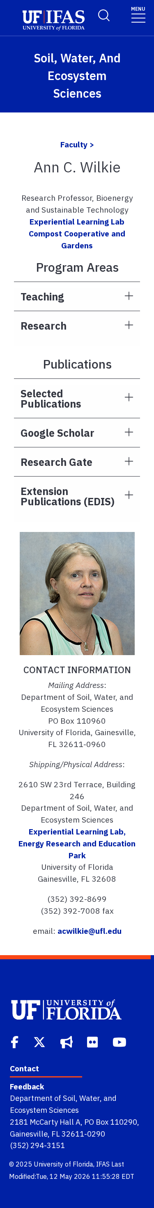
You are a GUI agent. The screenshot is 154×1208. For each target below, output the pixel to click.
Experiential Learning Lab (77, 221)
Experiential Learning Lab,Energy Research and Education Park (77, 843)
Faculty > (77, 144)
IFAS (103, 1164)
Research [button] (44, 325)
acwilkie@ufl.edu (89, 931)
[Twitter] (40, 1041)
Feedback (27, 1086)
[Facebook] (15, 1041)
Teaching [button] (42, 296)
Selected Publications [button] (51, 398)
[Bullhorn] (67, 1041)
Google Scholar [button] (57, 433)
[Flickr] (93, 1041)
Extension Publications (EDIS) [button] (68, 496)
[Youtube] (120, 1041)
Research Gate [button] (56, 462)
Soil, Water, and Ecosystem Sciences (77, 75)
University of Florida (63, 1164)
